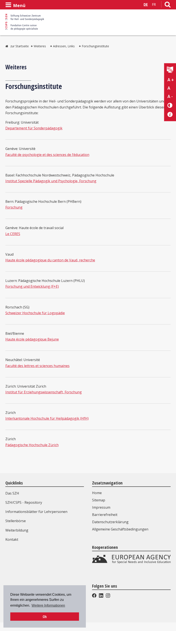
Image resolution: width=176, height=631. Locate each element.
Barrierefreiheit (104, 514)
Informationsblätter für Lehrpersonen (36, 511)
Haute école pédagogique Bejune (32, 339)
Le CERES (12, 233)
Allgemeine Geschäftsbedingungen (120, 529)
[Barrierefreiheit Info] (170, 114)
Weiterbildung (16, 530)
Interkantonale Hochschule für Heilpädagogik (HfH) (47, 418)
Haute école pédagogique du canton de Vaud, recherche (50, 260)
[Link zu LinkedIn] (101, 596)
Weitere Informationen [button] (48, 605)
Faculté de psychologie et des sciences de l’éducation (47, 154)
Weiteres (40, 46)
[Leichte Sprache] (170, 70)
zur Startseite (19, 46)
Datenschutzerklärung (110, 522)
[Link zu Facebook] (94, 596)
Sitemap (98, 500)
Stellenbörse (15, 520)
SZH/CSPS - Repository (23, 502)
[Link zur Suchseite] (168, 5)
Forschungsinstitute (95, 46)
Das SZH (12, 493)
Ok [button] (45, 616)
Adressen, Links (64, 46)
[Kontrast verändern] (170, 105)
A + (170, 79)
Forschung (14, 207)
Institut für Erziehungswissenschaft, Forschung (43, 392)
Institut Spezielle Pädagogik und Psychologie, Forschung (50, 181)
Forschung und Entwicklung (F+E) (32, 286)
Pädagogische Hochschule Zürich (32, 445)
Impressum (101, 507)
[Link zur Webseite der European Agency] (131, 562)
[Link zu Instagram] (107, 596)
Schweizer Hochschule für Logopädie (35, 313)
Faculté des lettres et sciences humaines (37, 365)
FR (154, 4)
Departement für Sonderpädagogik (33, 128)
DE (146, 4)
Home (97, 492)
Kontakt (11, 539)
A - (170, 96)
